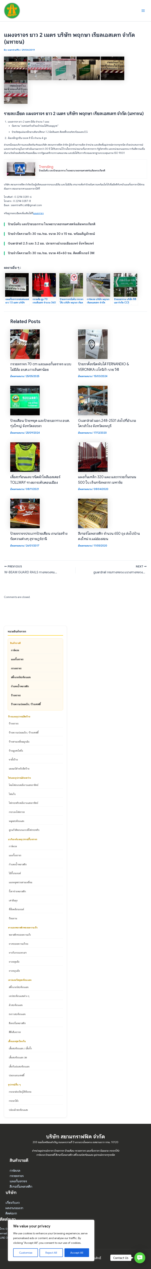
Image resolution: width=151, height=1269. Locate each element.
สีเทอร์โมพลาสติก (17, 1023)
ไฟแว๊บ (12, 794)
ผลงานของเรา (14, 1208)
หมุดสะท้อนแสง (16, 821)
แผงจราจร (38, 213)
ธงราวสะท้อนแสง (17, 1014)
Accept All (76, 1252)
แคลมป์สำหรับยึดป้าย (19, 768)
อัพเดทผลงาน (17, 376)
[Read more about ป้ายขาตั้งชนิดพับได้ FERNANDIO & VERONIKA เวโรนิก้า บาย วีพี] (93, 344)
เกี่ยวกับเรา (13, 1203)
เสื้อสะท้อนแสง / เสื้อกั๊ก (20, 1048)
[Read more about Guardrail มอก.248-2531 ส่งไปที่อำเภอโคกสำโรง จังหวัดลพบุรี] (93, 400)
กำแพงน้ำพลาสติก (20, 686)
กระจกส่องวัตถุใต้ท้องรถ (20, 1091)
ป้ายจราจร (16, 695)
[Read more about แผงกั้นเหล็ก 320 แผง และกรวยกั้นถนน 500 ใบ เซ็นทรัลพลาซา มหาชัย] (93, 456)
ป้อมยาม (13, 918)
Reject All (51, 1252)
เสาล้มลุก (13, 900)
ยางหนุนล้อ (14, 970)
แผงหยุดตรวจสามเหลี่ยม (20, 882)
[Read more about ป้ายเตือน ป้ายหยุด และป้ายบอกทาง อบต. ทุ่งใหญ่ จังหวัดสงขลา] (25, 400)
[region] (51, 1240)
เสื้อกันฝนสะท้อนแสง (19, 1066)
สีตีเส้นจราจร (15, 1032)
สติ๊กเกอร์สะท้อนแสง (21, 677)
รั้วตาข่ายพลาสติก (17, 891)
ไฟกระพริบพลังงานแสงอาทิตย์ (23, 802)
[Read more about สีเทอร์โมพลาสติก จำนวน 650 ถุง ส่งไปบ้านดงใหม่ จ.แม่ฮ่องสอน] (93, 513)
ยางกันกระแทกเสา (18, 952)
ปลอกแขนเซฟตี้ (16, 1075)
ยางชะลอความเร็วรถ (18, 943)
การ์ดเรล (15, 650)
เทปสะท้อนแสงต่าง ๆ (19, 996)
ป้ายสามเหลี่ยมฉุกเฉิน (19, 741)
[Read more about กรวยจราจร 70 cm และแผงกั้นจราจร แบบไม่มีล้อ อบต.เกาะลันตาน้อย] (25, 344)
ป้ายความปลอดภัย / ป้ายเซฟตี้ (26, 704)
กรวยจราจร (16, 668)
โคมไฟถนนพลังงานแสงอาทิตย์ (23, 785)
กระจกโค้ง (13, 1100)
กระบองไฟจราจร (17, 811)
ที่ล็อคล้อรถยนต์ (16, 909)
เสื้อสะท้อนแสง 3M (18, 1057)
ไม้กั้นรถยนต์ (15, 873)
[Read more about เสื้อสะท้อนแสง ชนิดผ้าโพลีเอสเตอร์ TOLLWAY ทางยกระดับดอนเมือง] (25, 456)
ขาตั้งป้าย (13, 759)
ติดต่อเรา (11, 1213)
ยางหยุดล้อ (14, 961)
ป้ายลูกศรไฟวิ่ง (16, 750)
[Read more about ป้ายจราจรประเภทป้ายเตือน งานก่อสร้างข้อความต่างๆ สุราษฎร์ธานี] (25, 513)
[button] (139, 1257)
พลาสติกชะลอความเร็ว (20, 934)
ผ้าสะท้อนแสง (16, 1005)
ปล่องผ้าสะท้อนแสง (18, 1109)
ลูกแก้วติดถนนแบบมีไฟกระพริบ (24, 829)
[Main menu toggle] (143, 10)
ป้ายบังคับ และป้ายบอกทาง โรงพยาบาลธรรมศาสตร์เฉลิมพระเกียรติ (72, 170)
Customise (25, 1252)
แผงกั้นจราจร (17, 659)
